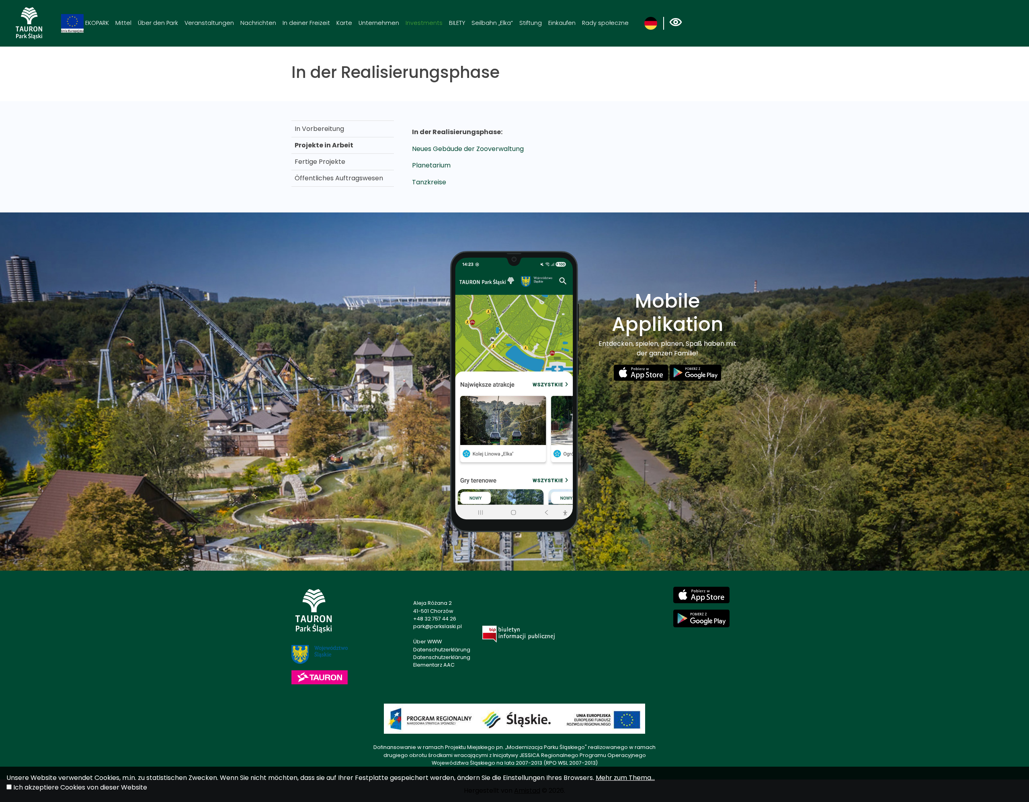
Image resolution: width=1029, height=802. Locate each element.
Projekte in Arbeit (324, 145)
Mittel (123, 23)
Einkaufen (562, 23)
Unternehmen (379, 23)
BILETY (457, 23)
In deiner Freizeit (306, 23)
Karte (344, 23)
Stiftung (530, 23)
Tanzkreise (429, 182)
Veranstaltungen (209, 23)
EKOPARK (96, 23)
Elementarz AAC (434, 664)
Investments (424, 23)
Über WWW (427, 641)
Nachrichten (258, 23)
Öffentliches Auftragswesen (339, 178)
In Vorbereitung (319, 128)
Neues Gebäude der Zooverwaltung (468, 148)
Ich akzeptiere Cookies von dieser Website (80, 787)
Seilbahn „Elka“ (492, 23)
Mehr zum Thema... (625, 777)
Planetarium (431, 165)
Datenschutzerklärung (441, 649)
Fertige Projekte (320, 161)
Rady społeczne (605, 23)
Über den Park (158, 23)
